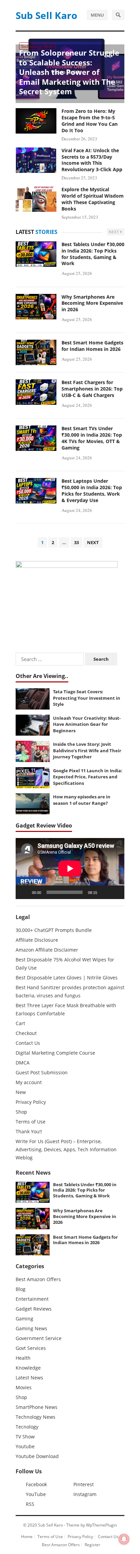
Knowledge (28, 1367)
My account (29, 1082)
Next (114, 231)
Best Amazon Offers (38, 1279)
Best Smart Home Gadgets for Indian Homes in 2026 (92, 345)
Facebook (36, 1484)
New (21, 1092)
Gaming (24, 1318)
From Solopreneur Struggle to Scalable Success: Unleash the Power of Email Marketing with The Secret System (69, 71)
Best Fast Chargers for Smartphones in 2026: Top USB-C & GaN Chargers (92, 388)
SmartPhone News (36, 1407)
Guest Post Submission (42, 1072)
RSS (30, 1504)
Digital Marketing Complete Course (55, 1053)
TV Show (25, 1436)
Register (92, 1545)
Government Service (39, 1338)
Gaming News (31, 1328)
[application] (70, 868)
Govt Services (31, 1348)
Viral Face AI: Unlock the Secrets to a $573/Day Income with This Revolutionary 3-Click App (92, 160)
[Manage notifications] (124, 1539)
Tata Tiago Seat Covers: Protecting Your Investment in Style (86, 698)
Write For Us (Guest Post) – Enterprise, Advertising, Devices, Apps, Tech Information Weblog (66, 1149)
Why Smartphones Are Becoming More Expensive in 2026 (92, 303)
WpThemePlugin (101, 1525)
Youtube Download (37, 1456)
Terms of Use (31, 1121)
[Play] (24, 892)
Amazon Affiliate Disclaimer (47, 950)
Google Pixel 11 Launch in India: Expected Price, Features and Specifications (87, 777)
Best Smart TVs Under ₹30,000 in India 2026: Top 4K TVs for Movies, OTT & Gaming (92, 438)
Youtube (25, 1446)
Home (27, 1536)
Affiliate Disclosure (37, 940)
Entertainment (32, 1299)
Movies (24, 1387)
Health (23, 1358)
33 (76, 542)
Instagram (85, 1494)
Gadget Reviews (34, 1309)
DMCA (23, 1062)
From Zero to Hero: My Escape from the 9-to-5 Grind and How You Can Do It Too (90, 121)
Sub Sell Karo (46, 15)
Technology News (37, 46)
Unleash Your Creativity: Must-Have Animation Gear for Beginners (87, 724)
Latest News (29, 1377)
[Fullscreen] (115, 892)
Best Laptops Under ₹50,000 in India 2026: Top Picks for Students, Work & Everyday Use (92, 490)
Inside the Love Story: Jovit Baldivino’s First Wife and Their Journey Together (87, 750)
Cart (20, 1023)
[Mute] (104, 892)
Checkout (26, 1033)
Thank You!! (29, 1131)
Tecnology (27, 1426)
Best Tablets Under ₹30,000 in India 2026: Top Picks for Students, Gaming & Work (93, 254)
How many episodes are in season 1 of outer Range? (81, 800)
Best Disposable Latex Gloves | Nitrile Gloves (67, 977)
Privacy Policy (31, 1102)
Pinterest (83, 1484)
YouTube (36, 1494)
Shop (21, 1112)
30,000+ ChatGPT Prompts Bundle (54, 930)
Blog (20, 1289)
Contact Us (28, 1043)
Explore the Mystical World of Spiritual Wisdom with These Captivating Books (93, 199)
